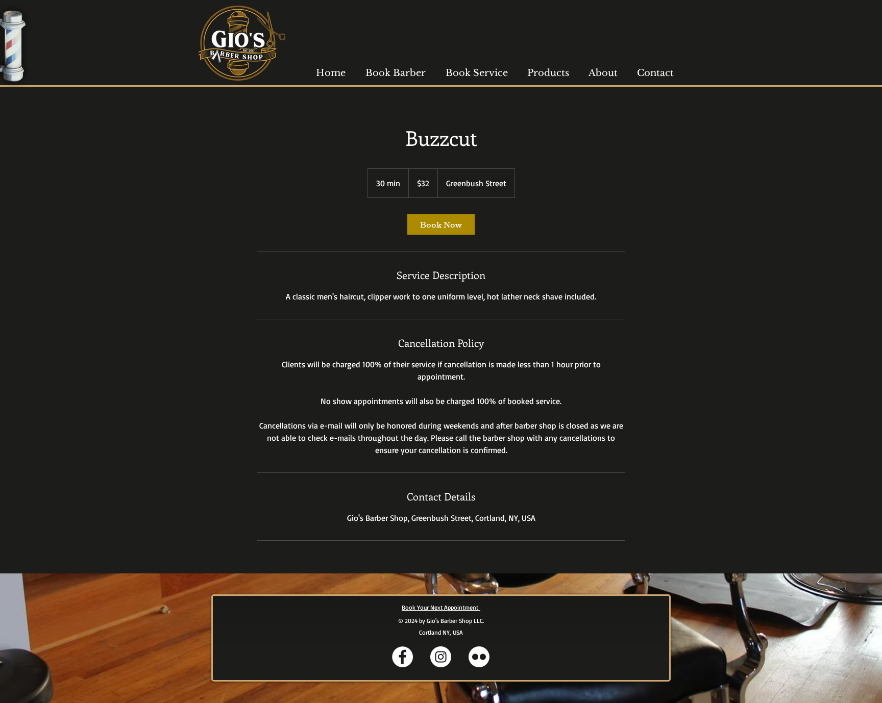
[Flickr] (479, 656)
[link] (441, 224)
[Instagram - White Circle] (440, 656)
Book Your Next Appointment (441, 607)
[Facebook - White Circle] (402, 656)
